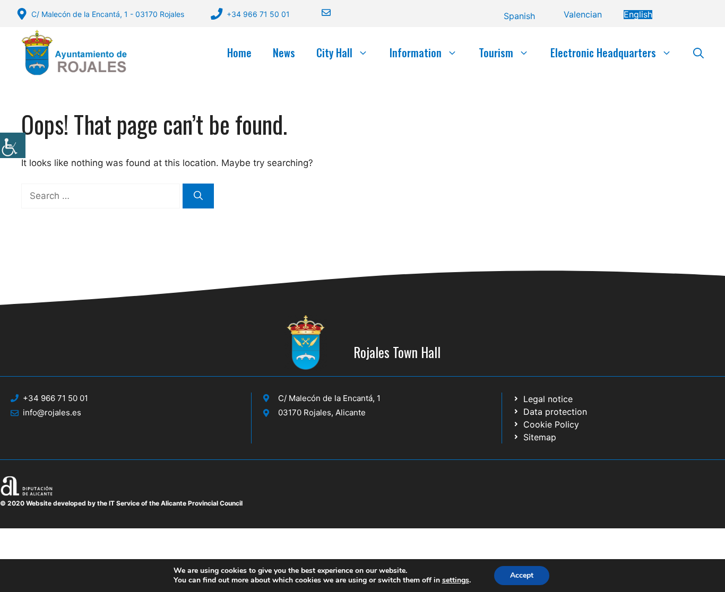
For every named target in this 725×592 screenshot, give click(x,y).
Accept (521, 575)
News (284, 52)
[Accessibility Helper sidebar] (12, 145)
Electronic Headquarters (603, 52)
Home (239, 52)
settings (455, 580)
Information (416, 52)
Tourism (496, 52)
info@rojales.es (52, 412)
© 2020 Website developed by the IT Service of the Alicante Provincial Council (121, 503)
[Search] (198, 196)
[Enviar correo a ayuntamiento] (319, 12)
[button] (698, 52)
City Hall (334, 52)
